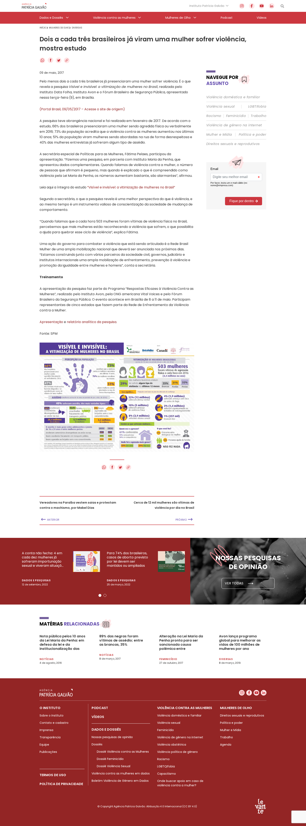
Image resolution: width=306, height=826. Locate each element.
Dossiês (97, 744)
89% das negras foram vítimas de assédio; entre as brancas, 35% (121, 640)
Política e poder (252, 134)
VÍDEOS (98, 716)
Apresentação (51, 322)
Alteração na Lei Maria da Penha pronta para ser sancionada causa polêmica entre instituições (181, 642)
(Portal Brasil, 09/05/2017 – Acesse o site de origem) (82, 109)
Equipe (44, 744)
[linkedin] (271, 6)
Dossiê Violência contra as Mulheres (123, 752)
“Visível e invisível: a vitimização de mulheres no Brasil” (131, 187)
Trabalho (258, 116)
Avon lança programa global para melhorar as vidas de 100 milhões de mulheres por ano (240, 642)
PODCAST (100, 708)
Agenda (225, 744)
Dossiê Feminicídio (110, 759)
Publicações (48, 752)
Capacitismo (166, 774)
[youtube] (261, 6)
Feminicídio (236, 116)
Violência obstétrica (171, 744)
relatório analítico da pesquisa (91, 322)
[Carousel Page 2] (104, 595)
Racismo (213, 116)
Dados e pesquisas (36, 580)
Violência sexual (220, 106)
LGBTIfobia (257, 106)
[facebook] (252, 6)
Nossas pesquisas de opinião (112, 737)
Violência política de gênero (177, 752)
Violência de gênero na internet (234, 125)
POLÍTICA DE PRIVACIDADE (61, 784)
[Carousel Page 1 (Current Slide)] (99, 595)
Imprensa (46, 730)
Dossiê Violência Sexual (113, 766)
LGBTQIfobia (166, 766)
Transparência (50, 737)
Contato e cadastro (54, 723)
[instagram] (242, 6)
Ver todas (234, 583)
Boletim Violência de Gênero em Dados (120, 781)
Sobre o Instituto (51, 715)
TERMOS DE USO (53, 775)
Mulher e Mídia (219, 134)
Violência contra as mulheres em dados (121, 773)
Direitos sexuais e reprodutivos (233, 144)
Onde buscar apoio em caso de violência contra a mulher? (180, 783)
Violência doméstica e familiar (233, 97)
